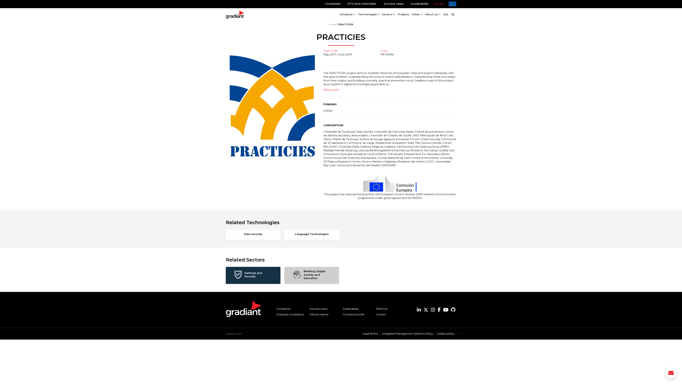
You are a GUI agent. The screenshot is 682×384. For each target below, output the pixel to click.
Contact (381, 314)
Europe (439, 3)
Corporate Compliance (290, 314)
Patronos (381, 308)
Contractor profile (353, 314)
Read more (331, 89)
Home (332, 24)
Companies (283, 308)
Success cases (318, 308)
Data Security (253, 234)
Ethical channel (319, 314)
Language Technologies (312, 234)
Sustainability (351, 308)
